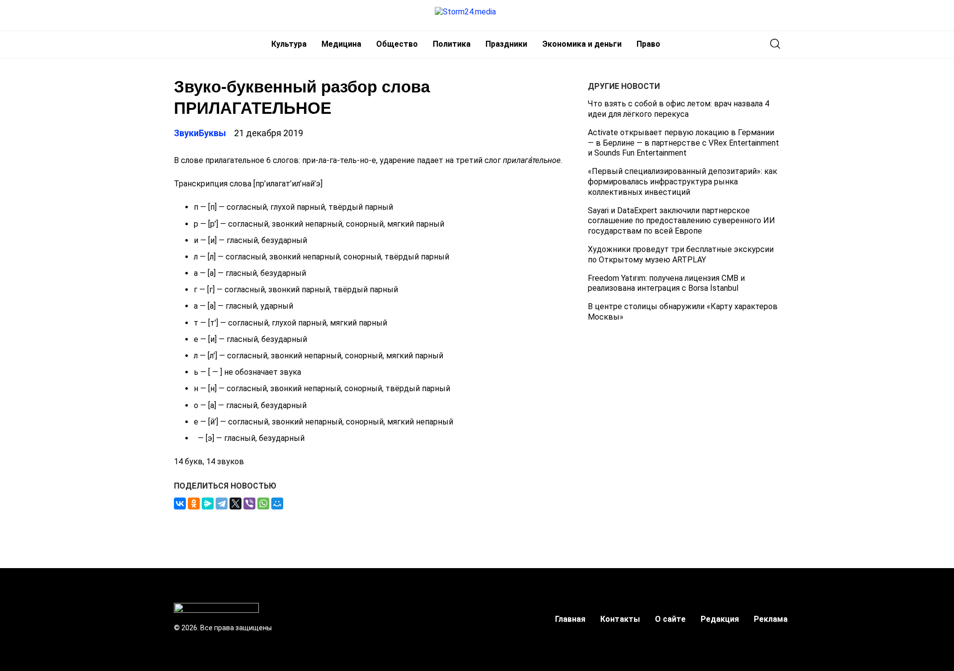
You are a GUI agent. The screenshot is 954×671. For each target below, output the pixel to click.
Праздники (506, 44)
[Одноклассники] (194, 503)
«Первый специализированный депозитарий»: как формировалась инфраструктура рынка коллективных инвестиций (682, 182)
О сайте (670, 619)
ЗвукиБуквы (200, 133)
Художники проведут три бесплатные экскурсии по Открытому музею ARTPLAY (681, 254)
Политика (452, 44)
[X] (235, 503)
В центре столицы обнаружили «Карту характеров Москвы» (683, 312)
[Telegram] (222, 503)
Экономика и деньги (582, 44)
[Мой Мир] (277, 503)
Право (648, 44)
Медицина (341, 44)
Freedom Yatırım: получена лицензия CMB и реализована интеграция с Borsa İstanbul (666, 283)
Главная (570, 619)
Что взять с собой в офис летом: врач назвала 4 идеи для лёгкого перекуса (678, 109)
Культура (289, 44)
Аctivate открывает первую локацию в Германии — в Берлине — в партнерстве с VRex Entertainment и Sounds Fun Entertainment (683, 143)
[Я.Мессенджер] (208, 503)
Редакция (720, 619)
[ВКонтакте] (180, 503)
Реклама (771, 619)
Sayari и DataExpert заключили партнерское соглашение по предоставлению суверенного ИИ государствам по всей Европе (681, 220)
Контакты (620, 619)
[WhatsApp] (263, 503)
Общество (397, 44)
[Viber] (249, 503)
